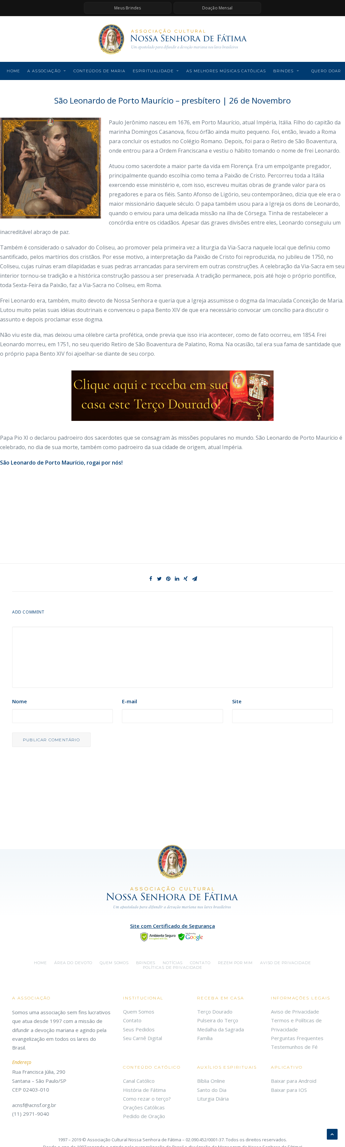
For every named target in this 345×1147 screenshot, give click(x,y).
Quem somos (114, 962)
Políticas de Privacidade (172, 967)
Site (237, 701)
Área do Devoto (73, 962)
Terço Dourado (214, 1011)
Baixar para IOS (289, 1089)
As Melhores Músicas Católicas (226, 71)
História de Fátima (144, 1089)
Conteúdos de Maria (99, 71)
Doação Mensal (217, 8)
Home (13, 71)
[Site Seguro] (172, 936)
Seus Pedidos (139, 1029)
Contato (200, 962)
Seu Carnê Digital (142, 1038)
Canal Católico (139, 1080)
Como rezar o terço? (147, 1098)
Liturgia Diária (213, 1098)
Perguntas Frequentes (297, 1038)
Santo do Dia (211, 1089)
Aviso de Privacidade (285, 962)
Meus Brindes (127, 8)
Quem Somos (138, 1011)
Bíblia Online (211, 1080)
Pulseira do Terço (217, 1020)
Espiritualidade (153, 71)
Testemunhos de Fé (294, 1046)
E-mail (129, 701)
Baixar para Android (293, 1080)
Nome (19, 701)
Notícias (173, 962)
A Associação (44, 71)
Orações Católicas (144, 1107)
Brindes (283, 71)
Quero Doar (326, 71)
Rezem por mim (235, 962)
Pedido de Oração (144, 1116)
